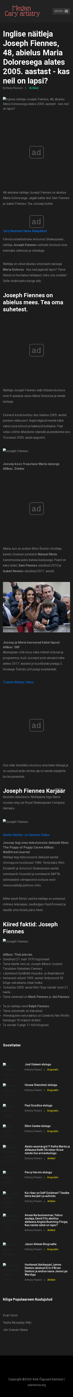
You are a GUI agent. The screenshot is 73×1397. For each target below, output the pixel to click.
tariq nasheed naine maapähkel (25, 231)
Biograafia (52, 1069)
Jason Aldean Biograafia (40, 1244)
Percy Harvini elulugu (38, 1172)
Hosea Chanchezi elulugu (41, 1084)
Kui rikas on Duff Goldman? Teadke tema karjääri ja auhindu (47, 1194)
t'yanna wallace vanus (18, 682)
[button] (61, 11)
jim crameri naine (15, 1330)
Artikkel (34, 88)
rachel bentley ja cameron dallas (26, 835)
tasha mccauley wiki (17, 1322)
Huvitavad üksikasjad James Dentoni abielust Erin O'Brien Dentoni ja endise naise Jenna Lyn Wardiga (46, 1269)
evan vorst (10, 1315)
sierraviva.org (36, 1385)
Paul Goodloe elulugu (38, 1105)
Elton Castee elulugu (38, 1126)
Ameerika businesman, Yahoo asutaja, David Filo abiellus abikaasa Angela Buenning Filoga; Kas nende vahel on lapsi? (46, 1220)
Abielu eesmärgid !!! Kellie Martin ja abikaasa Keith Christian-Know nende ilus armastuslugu (47, 1150)
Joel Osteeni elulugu (38, 1064)
